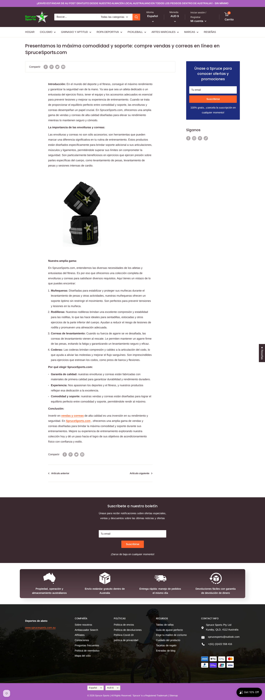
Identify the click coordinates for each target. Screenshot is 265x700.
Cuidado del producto (168, 640)
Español (93, 687)
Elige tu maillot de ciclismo (171, 635)
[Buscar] (136, 17)
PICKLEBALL (135, 32)
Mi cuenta (197, 21)
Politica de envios (124, 624)
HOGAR (30, 32)
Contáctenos (82, 640)
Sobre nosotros (83, 624)
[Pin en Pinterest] (51, 66)
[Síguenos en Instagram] (194, 138)
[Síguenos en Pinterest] (200, 138)
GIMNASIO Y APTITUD (74, 32)
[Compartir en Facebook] (46, 66)
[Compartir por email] (63, 66)
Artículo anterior (60, 473)
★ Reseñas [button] (262, 353)
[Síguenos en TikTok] (206, 138)
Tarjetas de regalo (166, 645)
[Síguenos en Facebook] (188, 138)
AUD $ (110, 687)
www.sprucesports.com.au (40, 627)
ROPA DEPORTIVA (108, 32)
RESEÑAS (210, 32)
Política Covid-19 (123, 635)
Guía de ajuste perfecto (169, 629)
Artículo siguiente (139, 473)
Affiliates (80, 635)
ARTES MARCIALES (163, 32)
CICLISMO (46, 32)
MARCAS (189, 32)
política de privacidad (126, 640)
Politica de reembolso (87, 650)
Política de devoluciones (128, 629)
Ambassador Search (86, 629)
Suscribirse (213, 99)
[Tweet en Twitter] (57, 66)
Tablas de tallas (165, 624)
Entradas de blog (165, 650)
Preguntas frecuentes (87, 645)
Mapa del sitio (83, 655)
